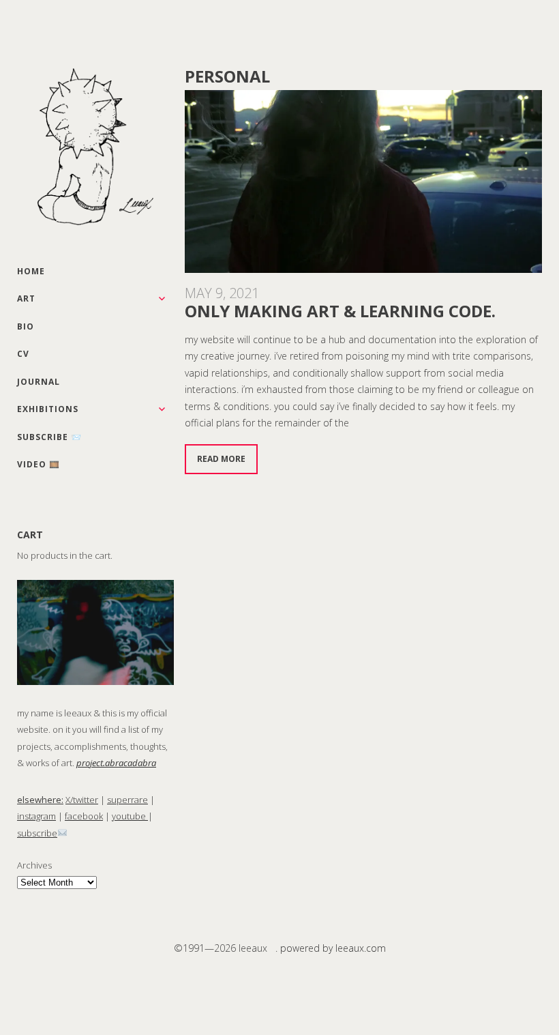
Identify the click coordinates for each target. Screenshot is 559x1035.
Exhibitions (47, 409)
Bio (25, 326)
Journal (38, 382)
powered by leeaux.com (333, 948)
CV (23, 354)
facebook (84, 816)
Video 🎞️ (38, 464)
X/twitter (81, 799)
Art (26, 298)
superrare (127, 799)
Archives (34, 865)
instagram (36, 816)
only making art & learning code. (340, 311)
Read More (221, 459)
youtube (130, 816)
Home (31, 271)
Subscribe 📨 (49, 437)
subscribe (37, 833)
